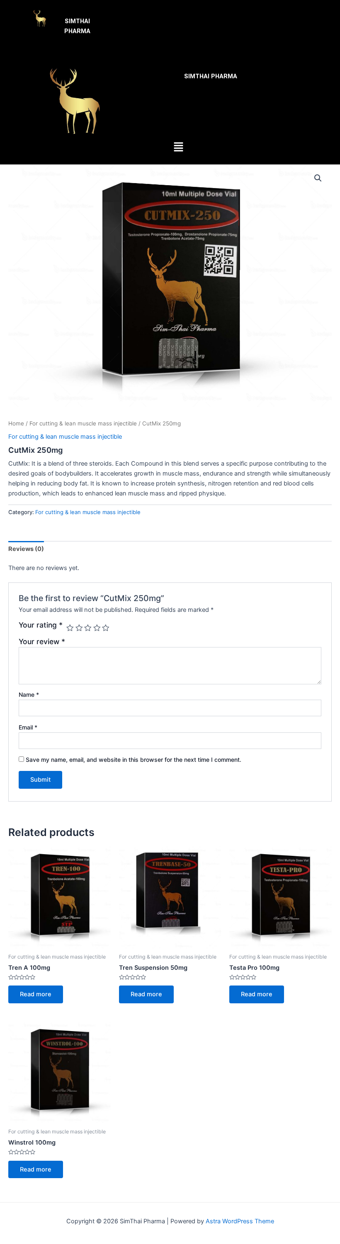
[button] (233, 17)
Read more (35, 994)
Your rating (41, 625)
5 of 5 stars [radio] (105, 628)
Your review (42, 641)
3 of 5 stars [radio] (88, 628)
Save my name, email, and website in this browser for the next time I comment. (133, 759)
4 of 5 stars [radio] (97, 628)
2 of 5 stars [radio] (79, 628)
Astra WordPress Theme (240, 1221)
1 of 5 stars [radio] (70, 628)
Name (29, 694)
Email (28, 727)
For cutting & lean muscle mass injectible (83, 423)
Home (16, 423)
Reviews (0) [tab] (26, 549)
